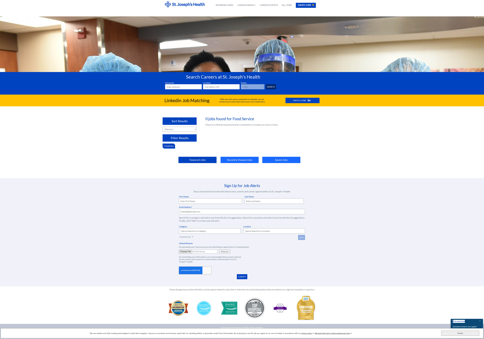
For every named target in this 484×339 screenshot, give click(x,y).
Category (183, 226)
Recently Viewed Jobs (239, 159)
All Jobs (287, 5)
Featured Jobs (197, 159)
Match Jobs (299, 100)
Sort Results (180, 121)
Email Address (185, 207)
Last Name (249, 196)
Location (207, 83)
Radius (244, 83)
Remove (192, 237)
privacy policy (185, 259)
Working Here (224, 5)
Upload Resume (186, 243)
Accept (460, 333)
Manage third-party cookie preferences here (333, 333)
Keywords (169, 83)
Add (301, 237)
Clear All (169, 146)
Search (271, 87)
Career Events (269, 5)
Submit (242, 276)
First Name (184, 196)
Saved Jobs (304, 5)
